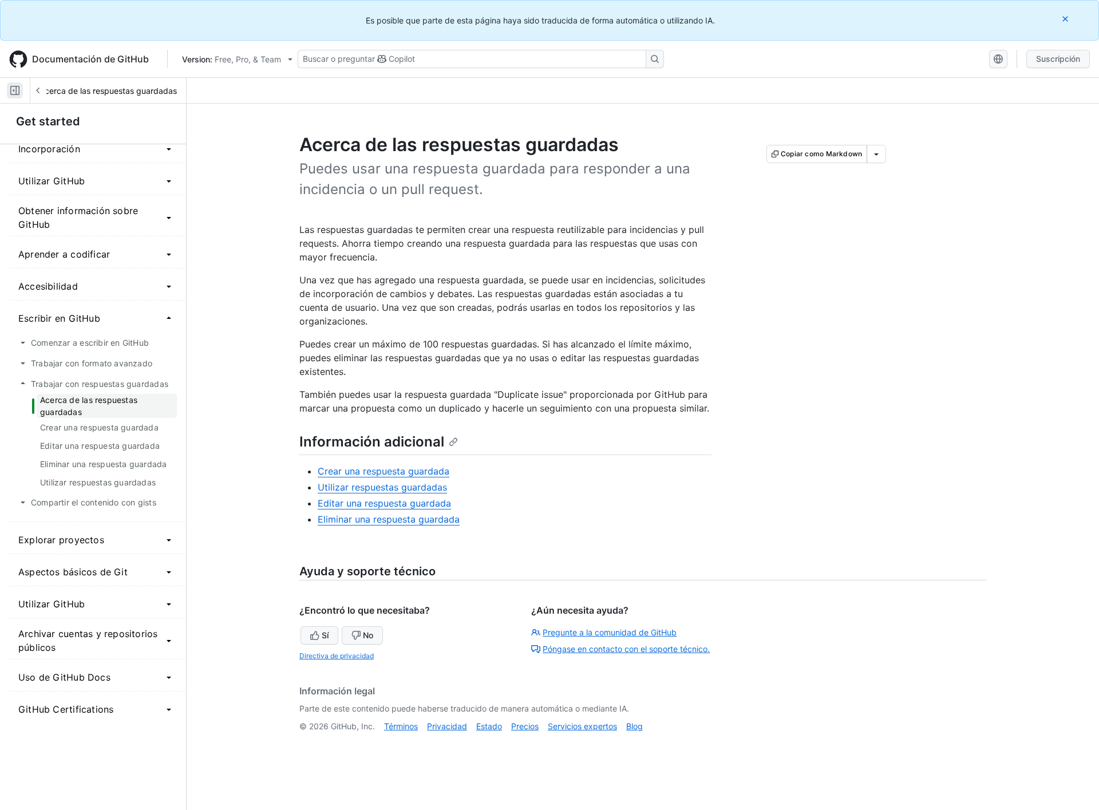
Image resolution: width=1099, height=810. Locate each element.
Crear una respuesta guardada (383, 471)
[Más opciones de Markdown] (876, 154)
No (368, 635)
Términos (401, 726)
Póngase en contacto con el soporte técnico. (626, 649)
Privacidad (447, 726)
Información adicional (371, 441)
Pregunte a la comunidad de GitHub (610, 632)
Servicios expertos (582, 726)
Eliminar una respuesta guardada (389, 519)
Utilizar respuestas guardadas (382, 487)
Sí (325, 635)
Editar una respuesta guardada (384, 503)
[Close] (1066, 18)
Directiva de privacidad (336, 655)
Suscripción (1058, 59)
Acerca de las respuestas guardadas (108, 91)
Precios (525, 726)
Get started (48, 121)
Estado (489, 726)
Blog (634, 726)
